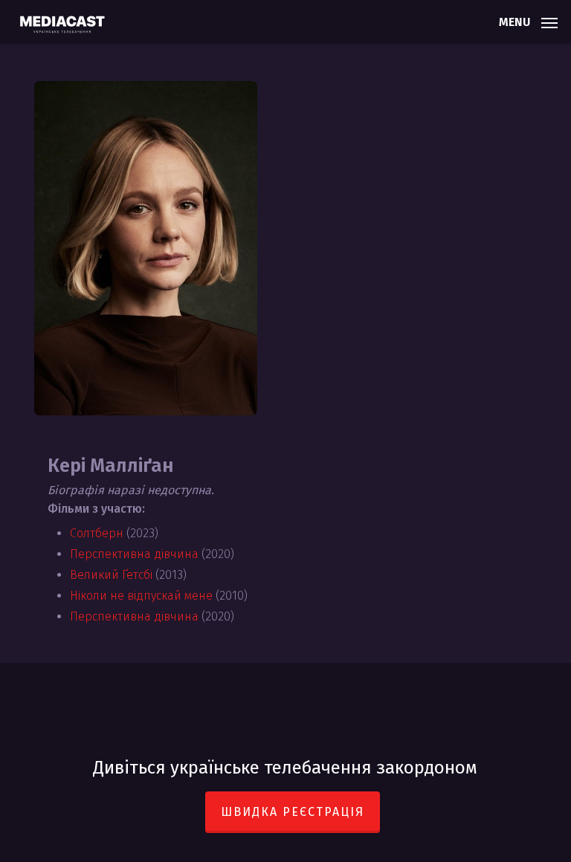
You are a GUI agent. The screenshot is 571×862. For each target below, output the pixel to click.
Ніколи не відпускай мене (141, 596)
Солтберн (96, 533)
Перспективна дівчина (134, 554)
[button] (528, 21)
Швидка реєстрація (292, 812)
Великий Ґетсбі (111, 575)
